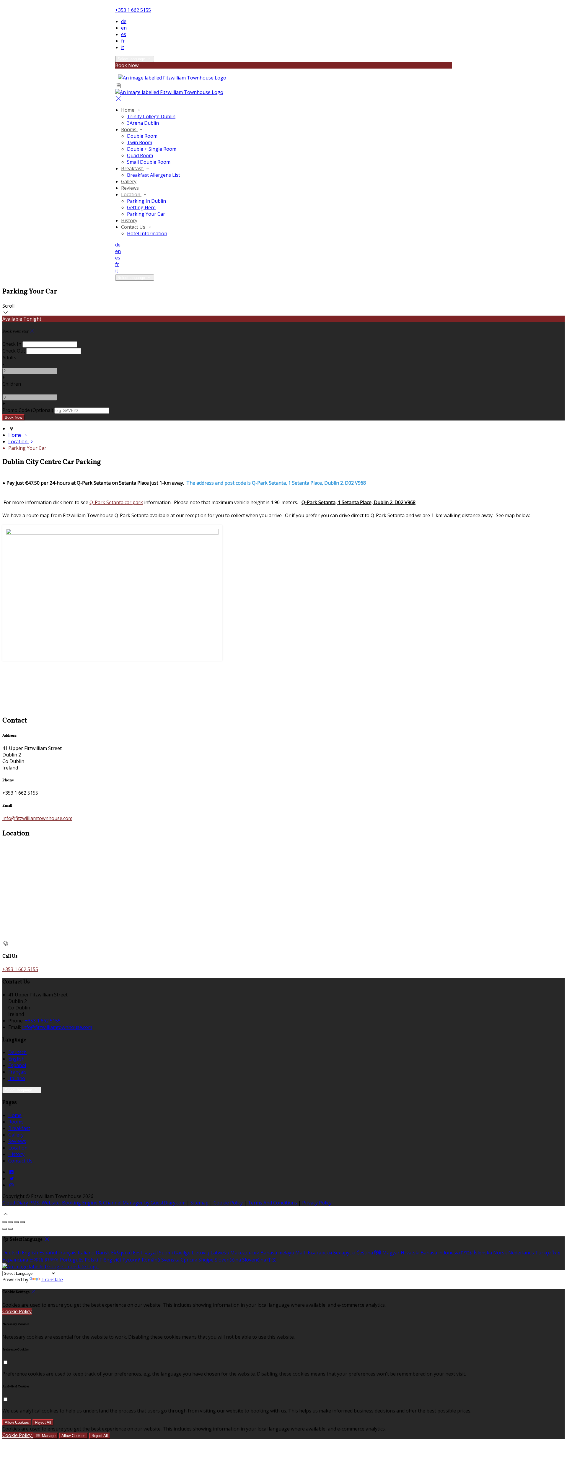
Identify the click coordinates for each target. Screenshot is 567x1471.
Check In (11, 344)
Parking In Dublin (146, 201)
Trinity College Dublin (151, 116)
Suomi (166, 1252)
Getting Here (141, 207)
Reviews (130, 188)
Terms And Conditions (272, 1202)
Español (17, 1065)
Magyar (391, 1252)
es (123, 34)
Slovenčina (254, 1259)
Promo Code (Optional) (27, 410)
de (123, 21)
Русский (132, 1259)
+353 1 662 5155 (133, 10)
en (124, 28)
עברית (466, 1252)
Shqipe (206, 1259)
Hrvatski (410, 1252)
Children (11, 384)
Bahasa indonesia (440, 1252)
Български (320, 1252)
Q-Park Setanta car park (116, 502)
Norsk (500, 1252)
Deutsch (17, 1052)
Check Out (13, 351)
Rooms (129, 129)
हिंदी (377, 1252)
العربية (151, 1252)
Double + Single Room (151, 149)
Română (151, 1259)
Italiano (16, 1078)
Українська (15, 1259)
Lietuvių (200, 1252)
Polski (91, 1259)
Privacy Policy (317, 1202)
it (122, 47)
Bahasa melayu (277, 1252)
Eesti (138, 1252)
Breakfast (132, 168)
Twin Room (139, 142)
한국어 (52, 1259)
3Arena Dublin (143, 123)
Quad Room (140, 155)
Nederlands (521, 1252)
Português (72, 1259)
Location (131, 194)
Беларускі (344, 1252)
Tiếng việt (110, 1259)
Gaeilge (182, 1252)
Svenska (170, 1259)
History (129, 220)
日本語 (36, 1259)
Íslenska (483, 1252)
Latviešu (220, 1252)
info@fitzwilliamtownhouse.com (37, 818)
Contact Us (133, 227)
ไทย (556, 1252)
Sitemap (199, 1202)
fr (123, 41)
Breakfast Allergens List (153, 175)
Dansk (103, 1252)
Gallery (128, 181)
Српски (189, 1259)
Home (128, 110)
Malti (301, 1252)
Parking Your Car (146, 214)
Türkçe (543, 1252)
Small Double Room (148, 162)
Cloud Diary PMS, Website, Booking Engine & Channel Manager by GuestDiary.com (93, 1202)
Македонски (244, 1252)
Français (17, 1072)
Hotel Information (147, 233)
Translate (52, 1279)
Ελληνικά (121, 1252)
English (16, 1059)
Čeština (364, 1252)
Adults (9, 357)
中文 (272, 1259)
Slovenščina (228, 1259)
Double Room (142, 136)
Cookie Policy (228, 1202)
